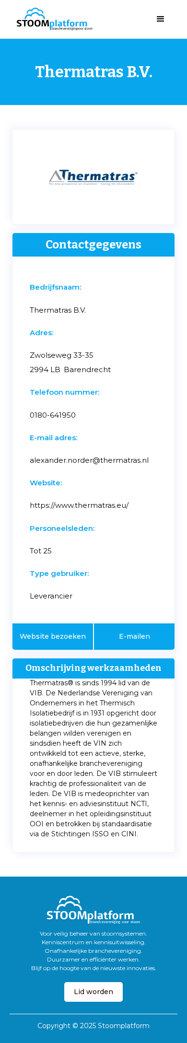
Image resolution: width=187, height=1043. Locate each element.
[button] (160, 19)
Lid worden (93, 991)
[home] (52, 19)
